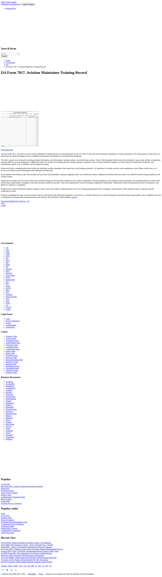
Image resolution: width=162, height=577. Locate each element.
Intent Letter (10, 353)
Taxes (8, 303)
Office (8, 420)
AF (7, 248)
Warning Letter (11, 373)
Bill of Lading (6, 499)
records (74, 197)
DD (7, 263)
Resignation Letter (12, 366)
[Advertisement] (72, 28)
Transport (9, 431)
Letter (3, 514)
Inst (29, 566)
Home (8, 60)
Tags (20, 566)
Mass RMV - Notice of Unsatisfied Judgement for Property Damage (26, 547)
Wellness (9, 439)
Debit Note (5, 489)
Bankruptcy (10, 386)
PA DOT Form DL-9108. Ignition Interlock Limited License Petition (26, 562)
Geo (25, 566)
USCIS (8, 307)
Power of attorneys (13, 321)
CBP (7, 252)
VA (7, 305)
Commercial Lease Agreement (12, 524)
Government (10, 63)
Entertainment (11, 399)
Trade (8, 429)
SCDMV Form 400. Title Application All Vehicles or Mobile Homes (26, 553)
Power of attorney (7, 520)
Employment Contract (9, 528)
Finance (9, 401)
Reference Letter (12, 362)
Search (4, 56)
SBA (7, 290)
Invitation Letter (12, 356)
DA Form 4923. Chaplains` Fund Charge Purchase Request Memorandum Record (31, 549)
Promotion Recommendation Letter (14, 522)
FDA (8, 271)
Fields (15, 566)
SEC (7, 292)
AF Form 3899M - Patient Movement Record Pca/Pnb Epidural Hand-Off (28, 558)
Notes (10, 566)
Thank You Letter (7, 533)
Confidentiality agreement (10, 531)
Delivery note (6, 495)
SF (36, 566)
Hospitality (10, 407)
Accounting (10, 384)
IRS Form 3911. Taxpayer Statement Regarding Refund (22, 486)
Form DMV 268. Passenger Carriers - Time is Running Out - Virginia (27, 545)
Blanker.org (16, 4)
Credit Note (5, 501)
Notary (8, 323)
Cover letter (5, 516)
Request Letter (11, 364)
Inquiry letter (10, 351)
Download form (7, 150)
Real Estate (10, 424)
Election (9, 269)
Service (8, 426)
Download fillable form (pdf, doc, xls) (15, 201)
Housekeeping (11, 409)
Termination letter (12, 368)
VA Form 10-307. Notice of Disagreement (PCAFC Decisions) (24, 560)
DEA (8, 261)
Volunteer (9, 435)
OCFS (8, 288)
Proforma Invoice (7, 491)
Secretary (9, 295)
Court (8, 319)
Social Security (11, 297)
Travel (8, 433)
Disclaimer (32, 574)
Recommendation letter (14, 360)
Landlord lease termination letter (13, 497)
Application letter (12, 341)
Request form (11, 8)
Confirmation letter (13, 349)
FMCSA (9, 273)
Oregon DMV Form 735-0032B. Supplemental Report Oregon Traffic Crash (29, 551)
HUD (8, 278)
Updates (4, 566)
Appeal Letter (11, 338)
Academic (9, 382)
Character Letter (12, 345)
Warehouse (10, 437)
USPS (8, 309)
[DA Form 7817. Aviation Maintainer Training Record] (20, 148)
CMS (8, 254)
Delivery (9, 392)
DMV (8, 265)
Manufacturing (11, 414)
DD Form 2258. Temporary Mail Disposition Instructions (22, 556)
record (3, 205)
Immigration (10, 280)
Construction (10, 388)
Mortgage (9, 418)
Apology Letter (11, 336)
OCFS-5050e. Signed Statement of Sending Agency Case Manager (26, 543)
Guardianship (11, 325)
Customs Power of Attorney (11, 503)
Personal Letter (11, 358)
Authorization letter (13, 343)
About (40, 574)
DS (7, 267)
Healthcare (10, 403)
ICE (7, 282)
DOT (8, 256)
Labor (8, 286)
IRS (7, 284)
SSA (7, 299)
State (7, 301)
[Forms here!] (6, 4)
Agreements (10, 327)
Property (9, 422)
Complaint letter (12, 347)
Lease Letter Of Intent (9, 493)
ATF (7, 250)
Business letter (6, 518)
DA (7, 65)
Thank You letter (12, 370)
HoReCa (9, 405)
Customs (9, 390)
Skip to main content (8, 2)
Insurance (9, 412)
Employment (10, 397)
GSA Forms (10, 275)
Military (9, 416)
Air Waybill (5, 484)
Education (9, 394)
